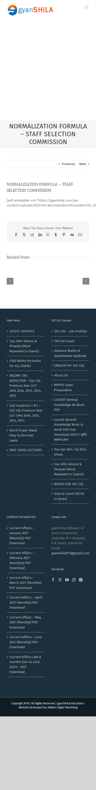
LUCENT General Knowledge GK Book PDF (69, 405)
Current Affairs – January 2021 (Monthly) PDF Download (21, 535)
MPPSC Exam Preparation (63, 387)
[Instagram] (74, 580)
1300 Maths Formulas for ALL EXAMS (25, 363)
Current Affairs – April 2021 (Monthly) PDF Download (25, 602)
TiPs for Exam (64, 341)
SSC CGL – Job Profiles (70, 331)
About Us (61, 375)
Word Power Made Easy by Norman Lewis (23, 435)
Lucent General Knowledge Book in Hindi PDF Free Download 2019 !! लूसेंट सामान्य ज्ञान (70, 430)
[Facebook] (53, 580)
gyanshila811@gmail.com (70, 553)
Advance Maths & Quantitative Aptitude (70, 353)
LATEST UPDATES (21, 331)
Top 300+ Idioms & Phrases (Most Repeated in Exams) (24, 346)
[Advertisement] (48, 71)
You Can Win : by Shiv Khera (70, 452)
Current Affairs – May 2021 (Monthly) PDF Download (25, 622)
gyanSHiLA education (70, 703)
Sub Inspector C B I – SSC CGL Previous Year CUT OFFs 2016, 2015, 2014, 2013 (25, 413)
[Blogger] (81, 580)
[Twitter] (60, 580)
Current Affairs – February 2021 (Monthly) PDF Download (21, 560)
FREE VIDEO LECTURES (25, 450)
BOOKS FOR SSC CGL (68, 484)
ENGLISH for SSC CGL (69, 365)
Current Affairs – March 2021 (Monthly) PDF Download (25, 583)
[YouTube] (67, 580)
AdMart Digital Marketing (62, 707)
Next (82, 164)
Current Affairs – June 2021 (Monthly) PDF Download (25, 642)
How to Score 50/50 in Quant (69, 496)
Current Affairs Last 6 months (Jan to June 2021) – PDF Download (25, 664)
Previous (68, 164)
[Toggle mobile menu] (87, 6)
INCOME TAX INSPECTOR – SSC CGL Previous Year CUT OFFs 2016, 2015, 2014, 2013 (25, 386)
